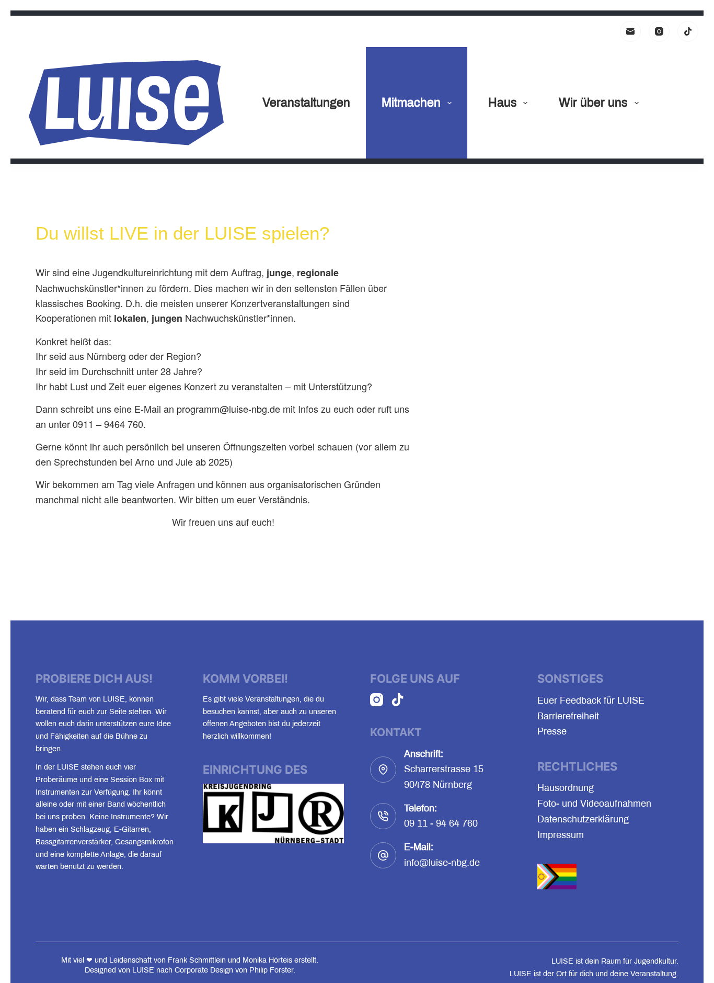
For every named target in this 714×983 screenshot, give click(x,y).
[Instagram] (659, 31)
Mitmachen (411, 102)
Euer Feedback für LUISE (590, 700)
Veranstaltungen (306, 102)
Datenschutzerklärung (583, 819)
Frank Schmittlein (197, 960)
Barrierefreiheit (568, 716)
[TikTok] (687, 31)
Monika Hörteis (267, 960)
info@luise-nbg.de (442, 862)
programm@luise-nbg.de (228, 408)
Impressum (560, 835)
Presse (552, 731)
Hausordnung (565, 788)
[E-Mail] (630, 31)
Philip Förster (271, 970)
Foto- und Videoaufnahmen (594, 803)
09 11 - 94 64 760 (441, 823)
